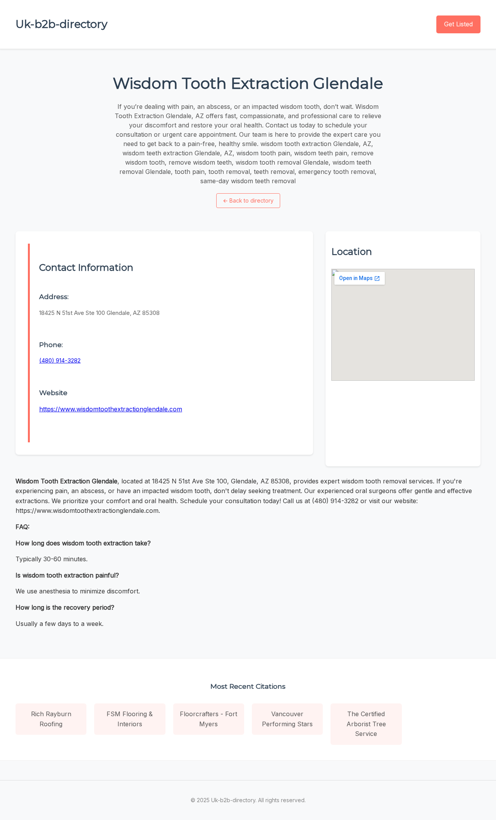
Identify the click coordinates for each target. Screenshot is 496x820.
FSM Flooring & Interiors (130, 719)
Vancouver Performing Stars (287, 719)
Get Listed (458, 24)
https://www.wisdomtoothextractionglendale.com (110, 409)
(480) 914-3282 (60, 360)
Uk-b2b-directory (61, 24)
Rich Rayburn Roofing (51, 719)
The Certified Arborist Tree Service (366, 723)
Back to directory (248, 200)
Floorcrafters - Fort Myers (208, 719)
